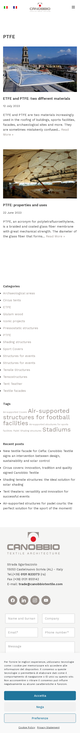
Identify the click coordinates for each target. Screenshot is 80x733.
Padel (16, 430)
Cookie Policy (26, 727)
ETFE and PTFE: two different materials (36, 99)
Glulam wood (13, 314)
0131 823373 (30, 574)
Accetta (40, 696)
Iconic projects (14, 321)
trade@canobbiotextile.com (41, 584)
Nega (40, 707)
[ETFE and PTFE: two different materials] (40, 69)
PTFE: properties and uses (25, 205)
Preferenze (40, 718)
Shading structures (17, 342)
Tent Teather (12, 384)
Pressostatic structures (20, 328)
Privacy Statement (48, 727)
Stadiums (56, 429)
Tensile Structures (16, 370)
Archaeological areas (19, 293)
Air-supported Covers (15, 412)
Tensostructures (15, 377)
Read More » (55, 236)
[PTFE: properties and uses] (40, 173)
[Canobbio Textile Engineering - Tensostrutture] (40, 7)
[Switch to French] (15, 7)
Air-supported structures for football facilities (36, 417)
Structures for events (19, 356)
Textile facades (14, 391)
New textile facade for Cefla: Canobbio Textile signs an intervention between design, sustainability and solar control (38, 456)
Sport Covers (13, 349)
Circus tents (12, 300)
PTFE (7, 335)
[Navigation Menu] (73, 7)
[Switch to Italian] (6, 7)
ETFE (7, 307)
